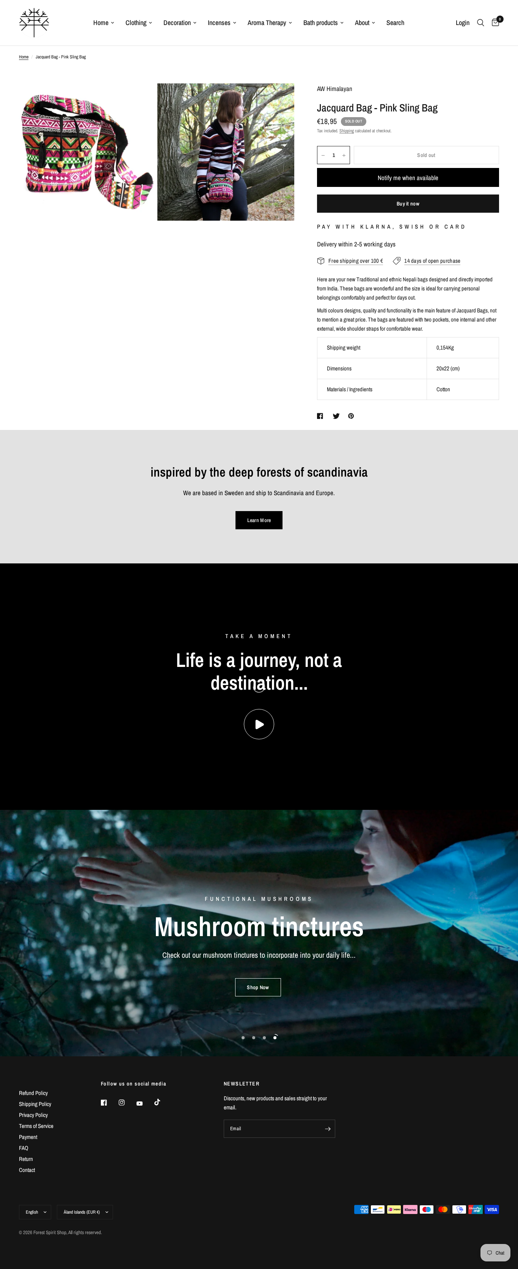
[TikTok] (162, 1102)
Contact (27, 1170)
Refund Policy (33, 1093)
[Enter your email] (327, 1129)
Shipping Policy (35, 1104)
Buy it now (408, 204)
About (362, 22)
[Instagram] (127, 1102)
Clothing (136, 22)
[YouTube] (145, 1103)
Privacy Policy (33, 1115)
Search (395, 22)
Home (100, 22)
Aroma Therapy (267, 22)
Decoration (177, 22)
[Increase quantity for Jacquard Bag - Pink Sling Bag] (344, 155)
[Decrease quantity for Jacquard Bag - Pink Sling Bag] (323, 155)
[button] (258, 987)
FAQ (23, 1148)
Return (26, 1159)
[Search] (480, 22)
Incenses (219, 22)
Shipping (346, 131)
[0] (493, 22)
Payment (28, 1137)
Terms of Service (36, 1126)
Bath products (320, 22)
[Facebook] (109, 1102)
